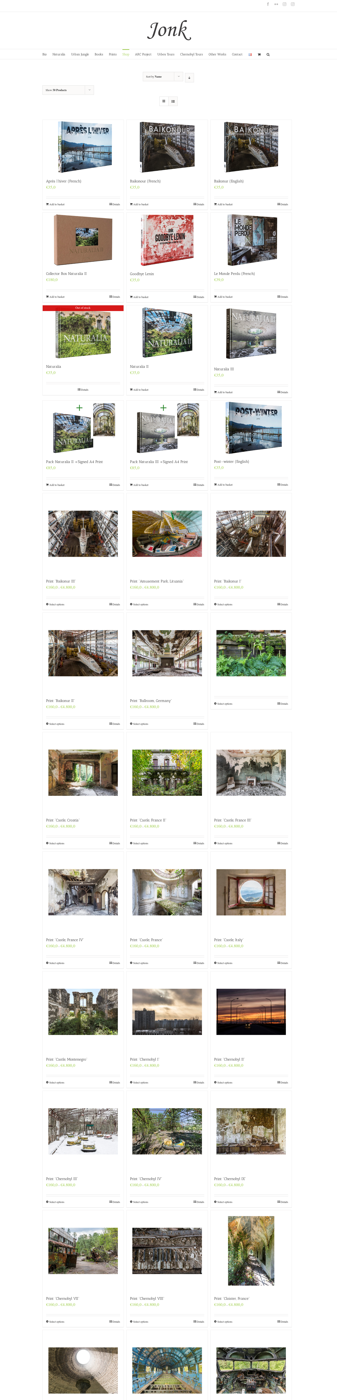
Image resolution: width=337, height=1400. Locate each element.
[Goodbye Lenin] (167, 240)
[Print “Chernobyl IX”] (251, 1131)
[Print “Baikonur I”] (251, 533)
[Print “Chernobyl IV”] (167, 1131)
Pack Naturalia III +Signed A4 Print (159, 462)
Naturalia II (139, 366)
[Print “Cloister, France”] (251, 1250)
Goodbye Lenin (142, 274)
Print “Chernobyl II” (229, 1059)
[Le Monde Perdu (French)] (251, 240)
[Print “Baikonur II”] (83, 653)
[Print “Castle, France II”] (167, 772)
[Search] (268, 54)
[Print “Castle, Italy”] (251, 892)
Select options (56, 604)
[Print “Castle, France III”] (251, 772)
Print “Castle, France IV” (65, 940)
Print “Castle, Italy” (229, 940)
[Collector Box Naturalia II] (83, 239)
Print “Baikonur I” (228, 581)
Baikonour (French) (145, 181)
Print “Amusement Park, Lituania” (157, 581)
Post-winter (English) (231, 461)
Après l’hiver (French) (63, 181)
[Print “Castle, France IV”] (83, 892)
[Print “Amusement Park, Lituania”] (167, 533)
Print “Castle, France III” (233, 820)
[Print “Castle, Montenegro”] (83, 1011)
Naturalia (53, 366)
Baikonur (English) (229, 181)
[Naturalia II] (167, 332)
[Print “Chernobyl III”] (83, 1131)
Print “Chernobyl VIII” (147, 1298)
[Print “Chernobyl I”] (167, 1011)
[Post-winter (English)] (251, 427)
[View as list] (172, 101)
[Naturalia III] (251, 333)
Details (116, 204)
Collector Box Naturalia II (66, 273)
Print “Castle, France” (146, 940)
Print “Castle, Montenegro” (66, 1059)
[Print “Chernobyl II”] (251, 1011)
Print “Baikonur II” (60, 701)
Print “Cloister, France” (232, 1298)
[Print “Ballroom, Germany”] (167, 653)
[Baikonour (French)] (167, 147)
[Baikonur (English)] (251, 147)
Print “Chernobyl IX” (230, 1179)
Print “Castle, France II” (148, 820)
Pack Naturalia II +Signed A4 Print (74, 462)
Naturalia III (224, 369)
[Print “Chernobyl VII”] (83, 1250)
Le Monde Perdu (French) (234, 273)
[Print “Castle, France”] (167, 892)
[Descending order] (189, 77)
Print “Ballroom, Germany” (151, 701)
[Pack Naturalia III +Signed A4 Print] (167, 428)
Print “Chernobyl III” (62, 1179)
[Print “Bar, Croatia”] (251, 643)
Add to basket (56, 204)
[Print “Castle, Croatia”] (83, 772)
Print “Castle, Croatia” (63, 820)
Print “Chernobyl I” (145, 1059)
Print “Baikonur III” (61, 581)
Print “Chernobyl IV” (146, 1179)
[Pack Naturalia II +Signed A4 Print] (83, 428)
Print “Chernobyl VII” (62, 1298)
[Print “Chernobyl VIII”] (167, 1250)
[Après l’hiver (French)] (83, 147)
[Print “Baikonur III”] (83, 533)
